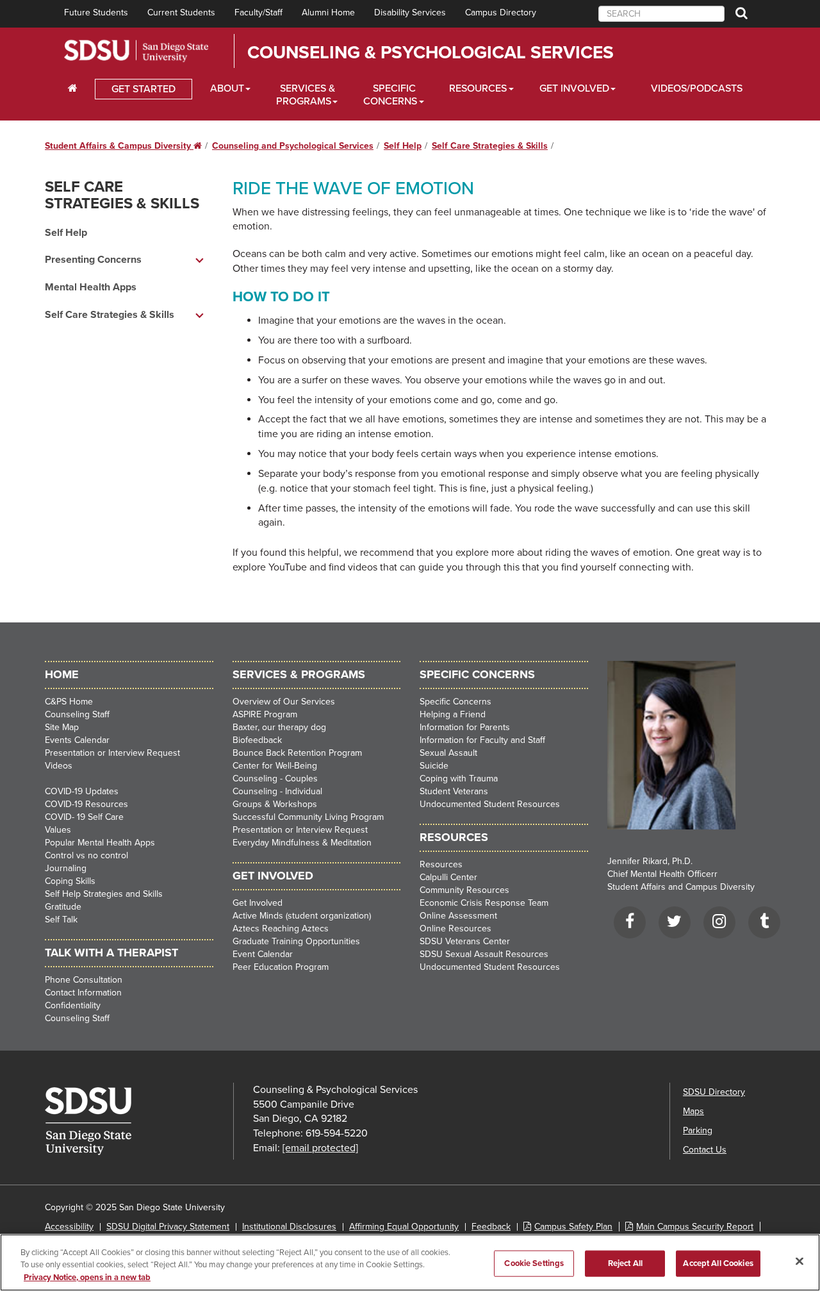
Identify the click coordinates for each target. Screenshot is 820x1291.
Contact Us (704, 1149)
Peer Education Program (281, 967)
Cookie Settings (534, 1263)
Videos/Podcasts (696, 88)
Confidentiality (73, 1005)
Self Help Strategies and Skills (104, 893)
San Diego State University (136, 51)
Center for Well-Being (275, 765)
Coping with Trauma (459, 778)
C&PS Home (69, 701)
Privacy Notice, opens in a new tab (87, 1277)
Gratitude (63, 906)
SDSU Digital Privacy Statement (167, 1226)
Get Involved (574, 88)
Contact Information (83, 992)
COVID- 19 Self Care (84, 817)
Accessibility (69, 1226)
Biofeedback (257, 740)
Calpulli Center (448, 877)
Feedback (491, 1226)
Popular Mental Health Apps (100, 842)
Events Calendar (77, 740)
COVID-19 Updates (82, 791)
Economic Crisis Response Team (484, 902)
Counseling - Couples (275, 778)
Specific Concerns (390, 95)
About (227, 88)
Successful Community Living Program (308, 817)
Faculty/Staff (258, 12)
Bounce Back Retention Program (297, 752)
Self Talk (61, 919)
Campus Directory (500, 12)
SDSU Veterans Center (465, 941)
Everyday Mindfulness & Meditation (302, 842)
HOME (62, 674)
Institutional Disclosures (289, 1226)
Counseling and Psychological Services (292, 145)
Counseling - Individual (277, 791)
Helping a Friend (453, 714)
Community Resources (464, 890)
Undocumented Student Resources (490, 804)
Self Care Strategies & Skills (490, 145)
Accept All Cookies (718, 1263)
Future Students (96, 12)
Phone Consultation (83, 979)
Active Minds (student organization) (302, 915)
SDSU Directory (714, 1092)
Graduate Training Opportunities (296, 941)
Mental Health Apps (90, 287)
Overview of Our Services (284, 701)
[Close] (799, 1261)
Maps (693, 1111)
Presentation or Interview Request (112, 752)
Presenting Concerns (93, 259)
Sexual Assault (448, 752)
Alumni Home (328, 12)
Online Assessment (458, 915)
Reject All (625, 1263)
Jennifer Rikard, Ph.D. (650, 861)
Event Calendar (263, 954)
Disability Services (410, 12)
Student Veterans (454, 791)
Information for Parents (465, 727)
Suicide (434, 765)
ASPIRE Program (265, 714)
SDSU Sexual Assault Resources (484, 954)
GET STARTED (143, 89)
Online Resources (455, 928)
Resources (478, 88)
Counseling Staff (77, 714)
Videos (58, 765)
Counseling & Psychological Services (430, 52)
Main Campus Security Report (694, 1226)
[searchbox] (661, 14)
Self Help (403, 145)
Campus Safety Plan (573, 1226)
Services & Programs (306, 95)
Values (58, 829)
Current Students (181, 12)
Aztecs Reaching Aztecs (281, 928)
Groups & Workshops (275, 804)
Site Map (62, 727)
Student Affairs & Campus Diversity (123, 145)
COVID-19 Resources (86, 804)
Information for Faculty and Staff (482, 740)
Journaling (65, 868)
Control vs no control (86, 855)
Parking (697, 1130)
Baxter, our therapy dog (279, 727)
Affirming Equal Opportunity (404, 1226)
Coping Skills (70, 881)
